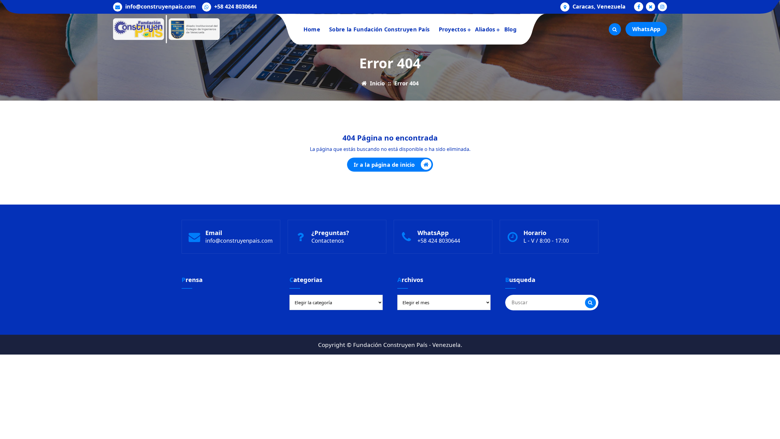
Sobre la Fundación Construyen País (379, 29)
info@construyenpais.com (160, 6)
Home (311, 29)
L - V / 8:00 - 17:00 (546, 240)
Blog (510, 29)
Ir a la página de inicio (384, 164)
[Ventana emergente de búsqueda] (615, 29)
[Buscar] (590, 302)
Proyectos (452, 29)
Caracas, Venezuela (599, 6)
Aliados (485, 29)
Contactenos (327, 240)
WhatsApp (646, 29)
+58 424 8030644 (235, 6)
